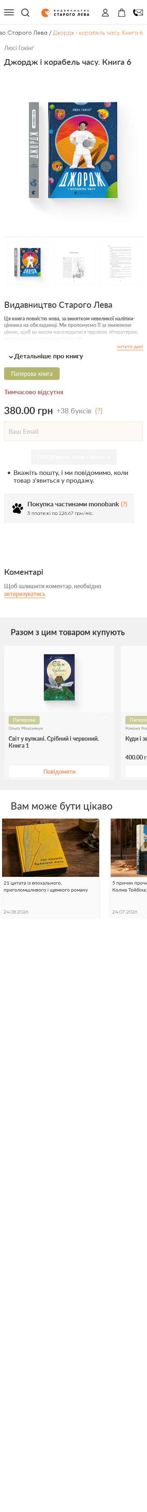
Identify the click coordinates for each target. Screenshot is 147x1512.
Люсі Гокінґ (19, 47)
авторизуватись (24, 593)
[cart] (122, 13)
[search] (25, 13)
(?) (98, 410)
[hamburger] (9, 13)
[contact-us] (138, 13)
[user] (105, 13)
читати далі (130, 346)
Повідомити (59, 771)
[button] (73, 356)
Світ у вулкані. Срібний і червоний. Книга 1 (54, 742)
